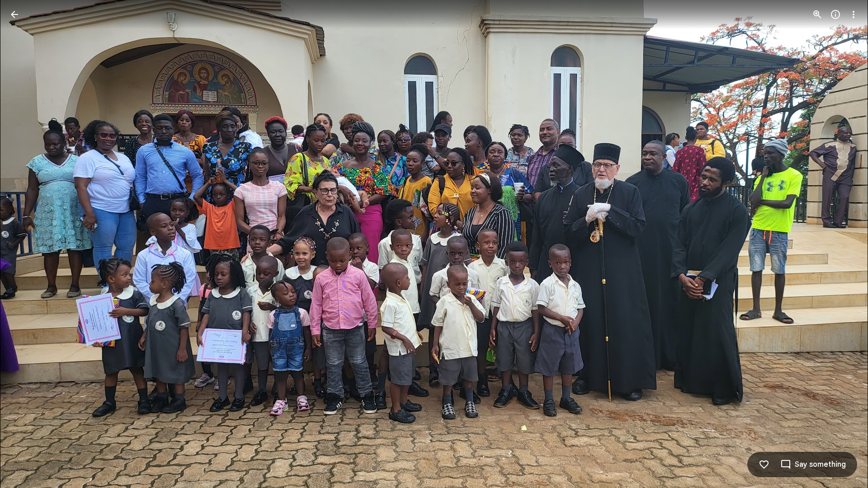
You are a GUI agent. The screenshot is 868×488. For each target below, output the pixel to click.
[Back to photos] (14, 14)
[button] (25, 244)
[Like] (764, 464)
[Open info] (835, 14)
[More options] (853, 14)
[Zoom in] (817, 14)
